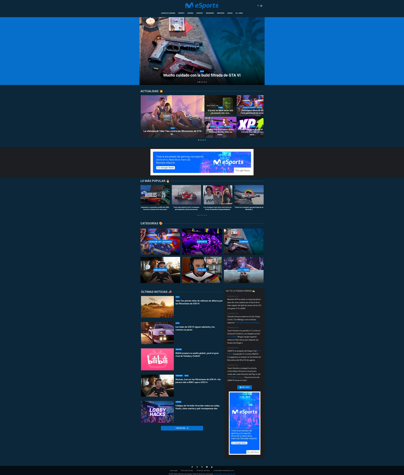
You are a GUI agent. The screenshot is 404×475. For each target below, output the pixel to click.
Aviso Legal (173, 470)
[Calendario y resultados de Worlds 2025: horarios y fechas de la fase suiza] (155, 195)
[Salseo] (202, 270)
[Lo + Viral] (244, 270)
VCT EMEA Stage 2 (235, 377)
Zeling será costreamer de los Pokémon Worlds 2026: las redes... (220, 132)
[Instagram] (202, 467)
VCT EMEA (232, 337)
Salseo (230, 13)
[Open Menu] (261, 6)
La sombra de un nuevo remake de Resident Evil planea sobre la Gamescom (202, 73)
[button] (143, 51)
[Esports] (202, 242)
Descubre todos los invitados (247, 322)
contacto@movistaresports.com (223, 470)
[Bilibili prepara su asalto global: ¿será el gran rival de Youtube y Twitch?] (157, 359)
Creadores (210, 13)
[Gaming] (244, 242)
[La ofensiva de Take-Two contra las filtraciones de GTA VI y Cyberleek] (172, 116)
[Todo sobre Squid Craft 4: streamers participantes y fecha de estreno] (186, 195)
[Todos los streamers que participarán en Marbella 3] (249, 195)
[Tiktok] (192, 467)
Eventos (199, 13)
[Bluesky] (212, 467)
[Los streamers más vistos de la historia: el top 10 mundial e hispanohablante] (217, 195)
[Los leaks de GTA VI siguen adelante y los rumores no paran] (157, 333)
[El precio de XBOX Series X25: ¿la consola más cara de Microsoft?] (220, 105)
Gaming (190, 13)
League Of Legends (168, 13)
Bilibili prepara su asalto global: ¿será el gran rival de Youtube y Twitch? (197, 354)
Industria (220, 13)
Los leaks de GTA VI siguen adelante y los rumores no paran (195, 328)
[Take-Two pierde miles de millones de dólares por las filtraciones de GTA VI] (157, 307)
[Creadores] (160, 270)
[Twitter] (197, 467)
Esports (181, 13)
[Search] (258, 6)
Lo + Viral (239, 13)
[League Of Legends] (160, 242)
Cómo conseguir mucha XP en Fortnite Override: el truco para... (253, 132)
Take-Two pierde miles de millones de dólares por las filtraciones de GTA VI (199, 302)
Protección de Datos (203, 470)
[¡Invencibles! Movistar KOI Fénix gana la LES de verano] (252, 105)
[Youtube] (207, 467)
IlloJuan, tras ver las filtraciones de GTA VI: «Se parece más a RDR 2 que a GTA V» (198, 381)
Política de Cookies (187, 470)
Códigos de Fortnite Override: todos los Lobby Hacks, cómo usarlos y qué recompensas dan (197, 407)
